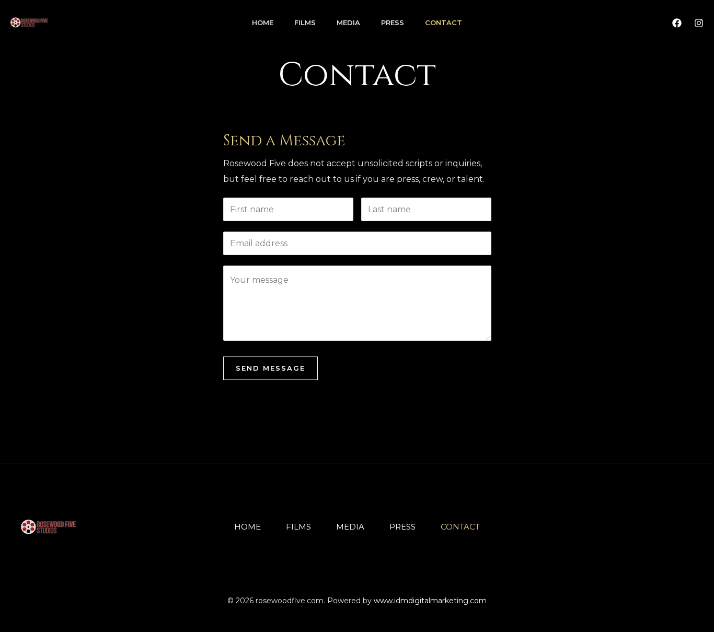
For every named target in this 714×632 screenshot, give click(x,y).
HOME (262, 22)
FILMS (305, 22)
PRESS (392, 22)
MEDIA (348, 22)
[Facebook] (677, 23)
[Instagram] (699, 23)
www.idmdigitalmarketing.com (430, 600)
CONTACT (443, 22)
